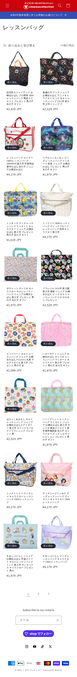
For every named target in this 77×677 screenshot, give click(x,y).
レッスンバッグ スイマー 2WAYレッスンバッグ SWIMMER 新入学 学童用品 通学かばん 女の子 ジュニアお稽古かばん (20, 163)
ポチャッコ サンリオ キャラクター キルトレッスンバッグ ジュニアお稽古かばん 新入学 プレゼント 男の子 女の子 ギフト (20, 294)
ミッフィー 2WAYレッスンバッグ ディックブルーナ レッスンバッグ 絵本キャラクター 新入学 (56, 227)
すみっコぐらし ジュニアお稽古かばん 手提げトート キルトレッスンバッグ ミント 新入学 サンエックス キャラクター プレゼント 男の (20, 563)
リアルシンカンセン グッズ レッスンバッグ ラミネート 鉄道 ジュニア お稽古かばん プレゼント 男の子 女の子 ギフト (56, 163)
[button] (7, 6)
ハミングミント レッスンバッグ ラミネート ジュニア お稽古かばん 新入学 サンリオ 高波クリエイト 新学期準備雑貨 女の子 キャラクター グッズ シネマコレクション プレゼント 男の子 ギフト (56, 429)
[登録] (57, 620)
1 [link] (28, 594)
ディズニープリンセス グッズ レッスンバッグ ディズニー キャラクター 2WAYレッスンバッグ (56, 498)
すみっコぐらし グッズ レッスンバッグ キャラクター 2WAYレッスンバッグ (56, 558)
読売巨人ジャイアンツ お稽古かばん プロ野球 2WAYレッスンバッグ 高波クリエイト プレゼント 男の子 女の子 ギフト (20, 98)
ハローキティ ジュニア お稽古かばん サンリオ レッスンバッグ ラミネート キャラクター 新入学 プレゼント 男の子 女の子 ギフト (56, 359)
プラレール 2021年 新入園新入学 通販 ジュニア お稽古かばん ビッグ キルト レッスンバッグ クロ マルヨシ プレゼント (56, 294)
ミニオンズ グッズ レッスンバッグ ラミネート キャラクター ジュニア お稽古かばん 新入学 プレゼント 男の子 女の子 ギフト (20, 229)
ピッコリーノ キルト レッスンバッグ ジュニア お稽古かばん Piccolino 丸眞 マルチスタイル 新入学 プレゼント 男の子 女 (20, 359)
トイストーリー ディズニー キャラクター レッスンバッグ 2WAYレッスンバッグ (20, 498)
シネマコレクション (32, 670)
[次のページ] (48, 594)
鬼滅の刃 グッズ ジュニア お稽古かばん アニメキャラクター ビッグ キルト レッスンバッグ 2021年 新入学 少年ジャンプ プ (56, 98)
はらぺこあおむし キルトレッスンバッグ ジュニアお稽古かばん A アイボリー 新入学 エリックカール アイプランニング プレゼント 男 (20, 426)
